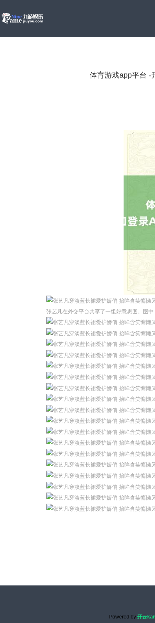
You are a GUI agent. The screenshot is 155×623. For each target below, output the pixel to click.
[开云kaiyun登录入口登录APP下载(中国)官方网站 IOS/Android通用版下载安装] (22, 18)
